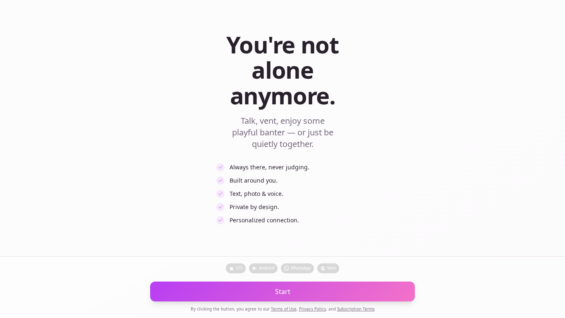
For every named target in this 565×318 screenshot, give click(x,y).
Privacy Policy (312, 309)
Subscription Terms (356, 309)
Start (282, 291)
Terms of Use (284, 309)
